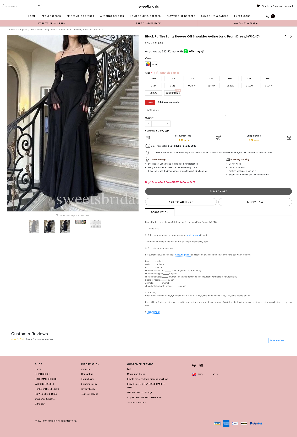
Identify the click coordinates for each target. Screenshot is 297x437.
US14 (153, 85)
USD (213, 374)
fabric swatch (193, 235)
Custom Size (173, 93)
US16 (172, 85)
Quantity (149, 118)
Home (12, 29)
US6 (211, 78)
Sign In (265, 6)
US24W (269, 85)
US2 (173, 78)
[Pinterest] (194, 365)
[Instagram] (201, 365)
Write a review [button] (277, 340)
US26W (153, 93)
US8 (230, 78)
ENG (200, 374)
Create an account (283, 6)
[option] (51, 23)
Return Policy (153, 311)
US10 (249, 78)
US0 (153, 78)
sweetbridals (148, 6)
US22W (249, 85)
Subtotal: (150, 130)
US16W (192, 85)
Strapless (22, 29)
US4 (192, 78)
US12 (268, 78)
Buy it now (255, 202)
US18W (211, 85)
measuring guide (183, 254)
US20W (230, 85)
